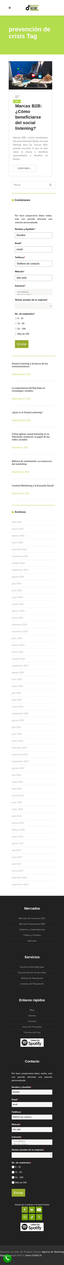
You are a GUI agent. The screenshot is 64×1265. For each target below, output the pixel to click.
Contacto (32, 1021)
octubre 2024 (18, 563)
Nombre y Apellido (25, 229)
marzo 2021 (18, 706)
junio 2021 (17, 700)
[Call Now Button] (7, 1258)
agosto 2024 (18, 576)
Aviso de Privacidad (32, 1027)
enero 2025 (17, 542)
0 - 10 (20, 318)
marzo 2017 (18, 870)
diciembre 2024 (19, 549)
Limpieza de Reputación (32, 983)
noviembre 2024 (20, 556)
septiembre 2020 (20, 713)
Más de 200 (23, 334)
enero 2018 (17, 836)
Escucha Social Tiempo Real (32, 972)
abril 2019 (17, 788)
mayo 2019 (17, 782)
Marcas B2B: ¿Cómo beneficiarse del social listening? (28, 117)
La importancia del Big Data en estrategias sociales (28, 389)
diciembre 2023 (19, 624)
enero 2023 (17, 652)
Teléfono (20, 257)
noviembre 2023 (20, 631)
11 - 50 (21, 323)
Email (18, 243)
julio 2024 (16, 583)
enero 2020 (17, 741)
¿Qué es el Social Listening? (27, 412)
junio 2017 (17, 857)
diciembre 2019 (19, 747)
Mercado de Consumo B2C (32, 918)
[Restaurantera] (33, 294)
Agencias (32, 940)
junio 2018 (17, 802)
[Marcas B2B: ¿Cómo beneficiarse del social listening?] (30, 75)
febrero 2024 (18, 611)
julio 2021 (16, 693)
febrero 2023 (18, 645)
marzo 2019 (18, 795)
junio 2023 (17, 638)
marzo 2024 (18, 604)
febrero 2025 (18, 535)
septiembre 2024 (20, 570)
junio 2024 (17, 590)
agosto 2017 (18, 843)
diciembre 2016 (19, 877)
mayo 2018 (17, 809)
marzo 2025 (18, 529)
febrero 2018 (18, 829)
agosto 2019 (18, 768)
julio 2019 (16, 775)
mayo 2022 (17, 686)
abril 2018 (17, 816)
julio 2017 (16, 850)
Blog (32, 1010)
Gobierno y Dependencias (32, 929)
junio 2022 (17, 679)
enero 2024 (17, 617)
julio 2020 (16, 727)
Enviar (21, 344)
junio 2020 (17, 734)
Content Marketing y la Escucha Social (33, 485)
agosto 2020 (18, 720)
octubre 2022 (18, 659)
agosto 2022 (18, 672)
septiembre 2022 (20, 665)
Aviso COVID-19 (34, 1255)
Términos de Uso (32, 1032)
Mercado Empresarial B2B (32, 924)
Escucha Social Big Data (32, 967)
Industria (20, 286)
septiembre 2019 (20, 761)
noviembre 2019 (20, 754)
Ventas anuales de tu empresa (31, 300)
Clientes (32, 1015)
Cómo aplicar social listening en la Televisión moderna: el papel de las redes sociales (31, 437)
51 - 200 (22, 328)
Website (19, 271)
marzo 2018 (18, 823)
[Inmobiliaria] (33, 292)
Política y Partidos (32, 935)
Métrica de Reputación (32, 978)
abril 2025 (17, 522)
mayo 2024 (17, 597)
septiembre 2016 (20, 884)
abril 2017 (17, 864)
